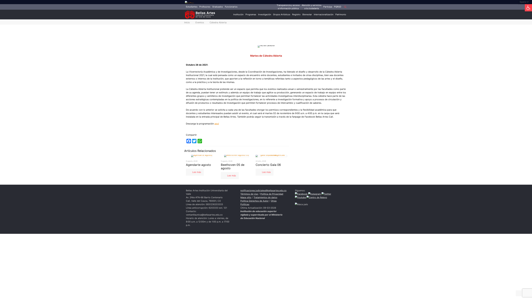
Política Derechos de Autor (254, 200)
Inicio (187, 22)
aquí (216, 123)
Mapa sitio (245, 197)
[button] (528, 7)
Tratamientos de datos (265, 197)
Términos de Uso (249, 194)
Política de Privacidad (271, 194)
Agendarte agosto (198, 165)
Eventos (199, 22)
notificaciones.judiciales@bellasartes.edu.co (263, 190)
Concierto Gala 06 (268, 165)
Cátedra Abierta (218, 22)
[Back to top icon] (519, 293)
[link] (190, 2)
